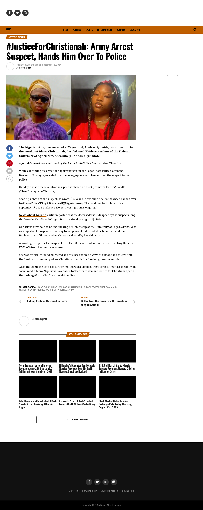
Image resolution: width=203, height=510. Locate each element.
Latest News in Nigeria (32, 290)
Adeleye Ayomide (48, 287)
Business (121, 29)
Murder (52, 290)
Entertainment (104, 29)
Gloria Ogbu (25, 68)
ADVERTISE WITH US (109, 491)
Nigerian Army (66, 290)
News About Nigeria (32, 215)
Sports (89, 29)
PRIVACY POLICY (89, 491)
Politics (77, 29)
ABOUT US (74, 491)
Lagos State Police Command (101, 287)
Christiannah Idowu (71, 287)
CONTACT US (128, 491)
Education (135, 29)
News (65, 29)
